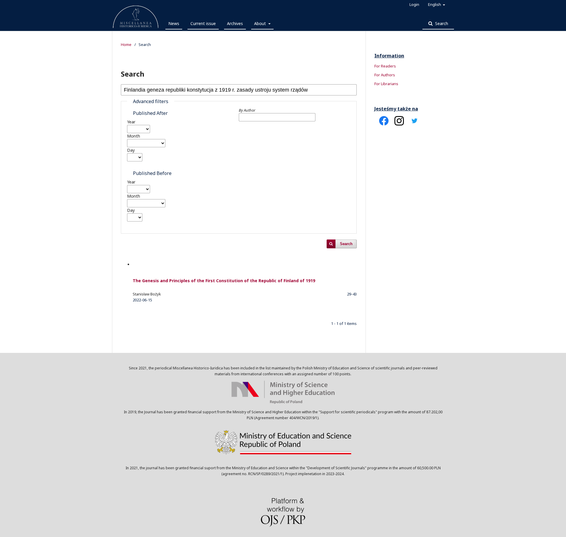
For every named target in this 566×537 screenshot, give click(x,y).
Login (414, 4)
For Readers (385, 66)
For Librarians (386, 83)
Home (126, 44)
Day (131, 150)
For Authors (384, 74)
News (173, 23)
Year (131, 122)
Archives (235, 23)
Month (133, 136)
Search (441, 23)
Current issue (203, 23)
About (260, 23)
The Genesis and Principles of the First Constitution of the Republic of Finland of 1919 (224, 280)
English (435, 4)
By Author (247, 110)
